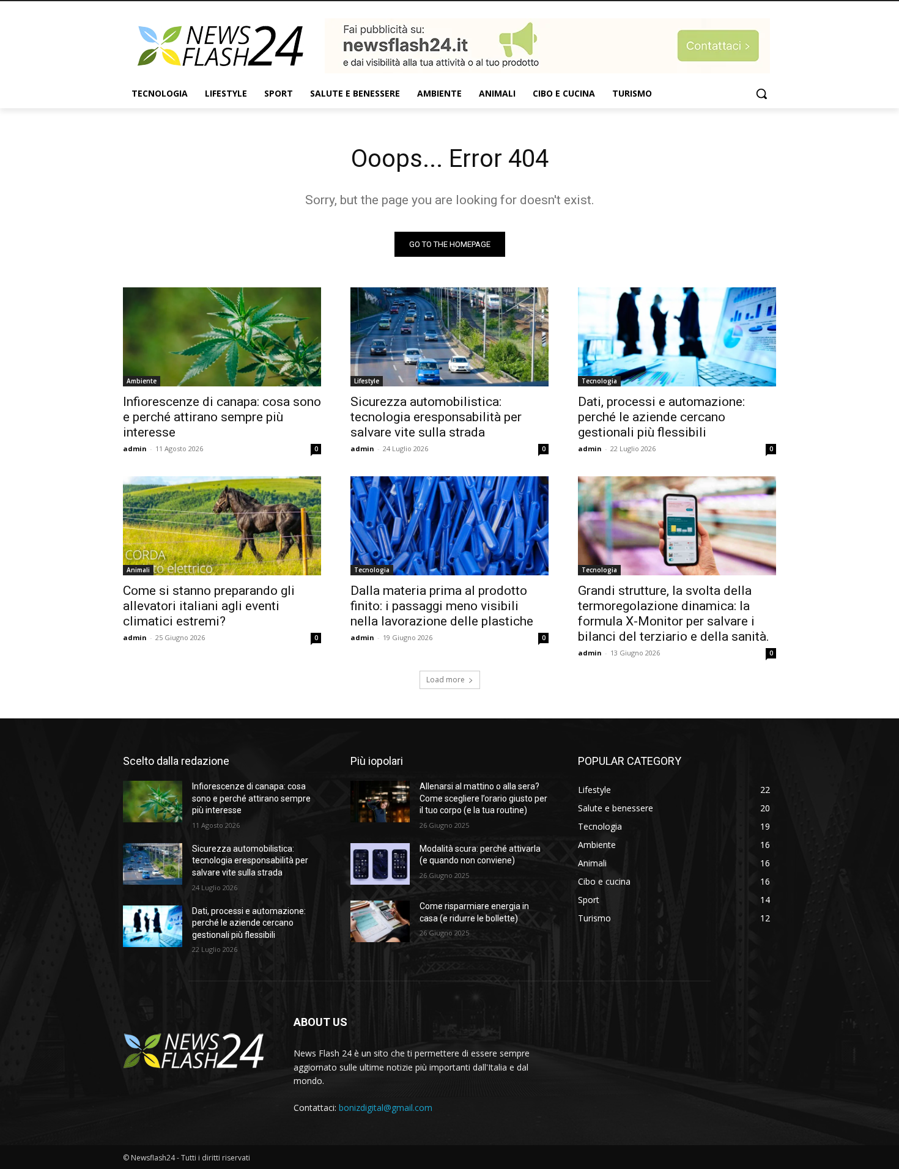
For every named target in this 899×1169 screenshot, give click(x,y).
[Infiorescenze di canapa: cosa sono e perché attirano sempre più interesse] (222, 336)
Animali (138, 570)
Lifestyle (366, 381)
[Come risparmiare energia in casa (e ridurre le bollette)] (380, 921)
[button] (761, 93)
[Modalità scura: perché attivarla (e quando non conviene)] (380, 864)
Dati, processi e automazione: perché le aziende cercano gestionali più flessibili (661, 417)
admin (135, 448)
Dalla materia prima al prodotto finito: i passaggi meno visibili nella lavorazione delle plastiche (441, 606)
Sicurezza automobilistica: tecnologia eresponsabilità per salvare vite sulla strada (436, 417)
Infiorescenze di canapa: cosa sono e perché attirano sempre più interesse (222, 417)
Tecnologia (599, 381)
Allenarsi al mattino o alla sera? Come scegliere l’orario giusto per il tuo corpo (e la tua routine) (483, 798)
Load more (445, 679)
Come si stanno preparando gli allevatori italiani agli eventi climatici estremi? (209, 606)
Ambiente (142, 381)
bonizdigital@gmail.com (385, 1107)
